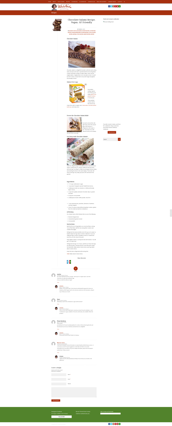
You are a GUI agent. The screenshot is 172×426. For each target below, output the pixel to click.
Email (69, 379)
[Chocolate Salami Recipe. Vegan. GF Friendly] (57, 25)
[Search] (124, 1)
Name (69, 374)
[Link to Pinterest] (115, 6)
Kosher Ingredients (76, 32)
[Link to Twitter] (111, 6)
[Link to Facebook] (109, 6)
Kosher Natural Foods (86, 32)
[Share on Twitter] (67, 262)
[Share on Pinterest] (69, 262)
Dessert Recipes (85, 30)
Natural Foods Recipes (78, 34)
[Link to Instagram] (113, 6)
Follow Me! (62, 416)
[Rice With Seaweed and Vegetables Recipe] (171, 213)
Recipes (54, 13)
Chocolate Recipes (77, 30)
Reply (58, 282)
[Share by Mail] (70, 262)
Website (69, 383)
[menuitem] (49, 1)
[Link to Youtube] (118, 6)
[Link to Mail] (120, 6)
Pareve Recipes (87, 34)
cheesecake (85, 105)
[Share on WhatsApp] (68, 262)
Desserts (71, 30)
